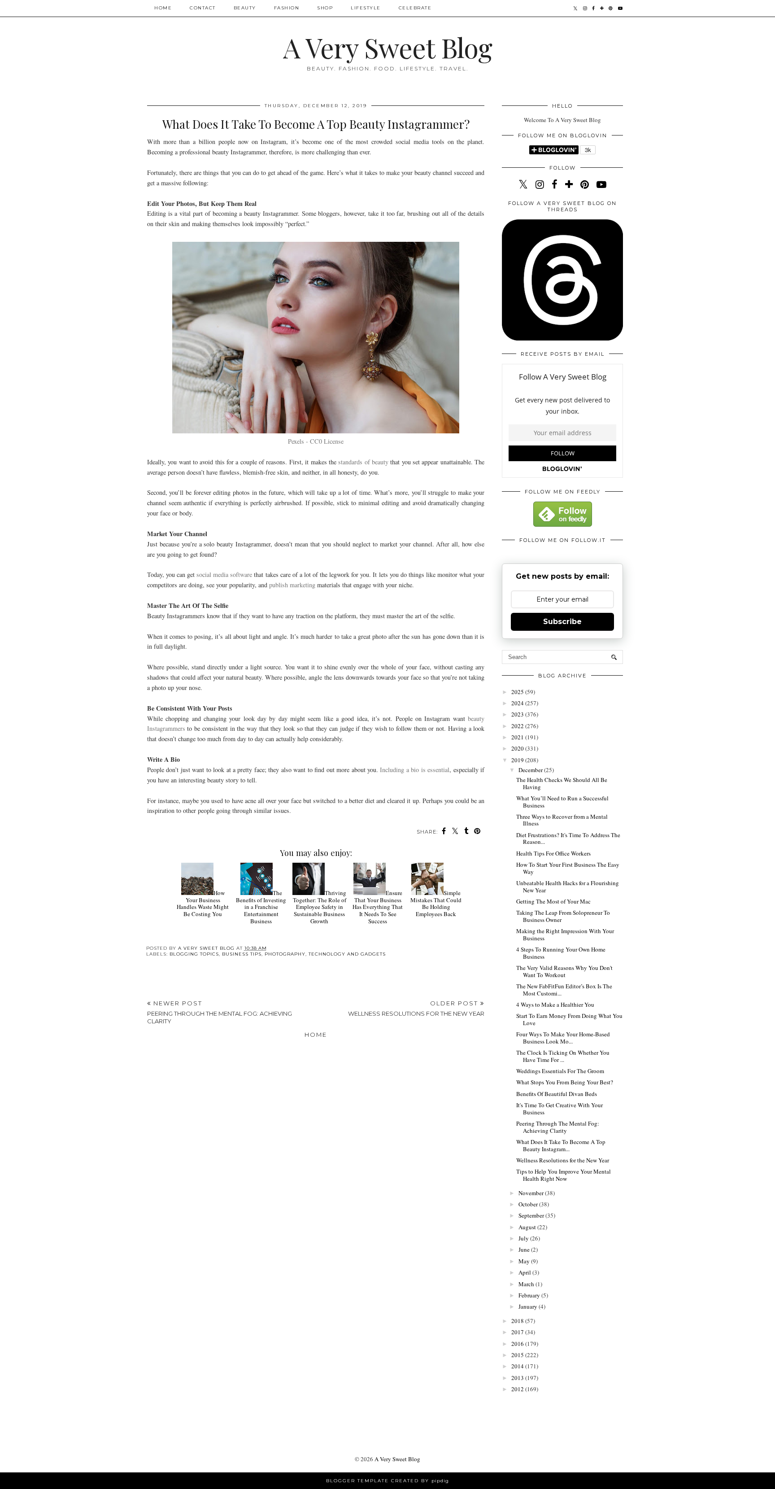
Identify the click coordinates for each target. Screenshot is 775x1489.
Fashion (287, 8)
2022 (518, 726)
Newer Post (219, 1012)
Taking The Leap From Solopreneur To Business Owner (563, 916)
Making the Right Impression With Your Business (565, 934)
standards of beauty (363, 462)
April (525, 1272)
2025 (518, 692)
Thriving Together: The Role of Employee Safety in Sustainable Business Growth (319, 907)
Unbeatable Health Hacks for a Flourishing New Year (567, 886)
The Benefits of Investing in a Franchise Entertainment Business (261, 907)
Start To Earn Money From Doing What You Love (569, 1019)
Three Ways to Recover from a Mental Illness (562, 820)
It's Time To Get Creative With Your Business (559, 1108)
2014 (518, 1366)
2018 (518, 1321)
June (524, 1249)
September (531, 1215)
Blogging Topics (194, 954)
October (528, 1204)
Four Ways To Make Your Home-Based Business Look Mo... (563, 1037)
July (524, 1238)
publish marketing (292, 585)
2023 (518, 714)
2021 (518, 737)
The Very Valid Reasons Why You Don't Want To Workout (564, 971)
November (531, 1193)
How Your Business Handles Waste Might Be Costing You (203, 903)
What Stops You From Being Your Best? (564, 1082)
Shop (325, 8)
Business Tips (241, 954)
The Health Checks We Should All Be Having (561, 783)
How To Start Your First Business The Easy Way (567, 868)
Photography (285, 954)
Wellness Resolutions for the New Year (562, 1160)
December (531, 770)
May (524, 1261)
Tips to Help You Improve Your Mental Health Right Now (563, 1175)
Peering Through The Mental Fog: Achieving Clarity (557, 1127)
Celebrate (415, 8)
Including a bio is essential (414, 769)
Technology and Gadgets (347, 954)
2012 (518, 1389)
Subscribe (562, 621)
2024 (518, 703)
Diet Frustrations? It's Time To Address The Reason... (568, 838)
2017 (518, 1332)
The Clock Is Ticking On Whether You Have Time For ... (563, 1056)
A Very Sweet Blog (387, 47)
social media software (224, 574)
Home (163, 8)
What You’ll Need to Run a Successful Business (562, 801)
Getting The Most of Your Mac (553, 901)
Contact (203, 8)
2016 (518, 1344)
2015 (518, 1355)
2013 (518, 1378)
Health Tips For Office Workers (553, 853)
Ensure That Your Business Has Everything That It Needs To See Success (378, 907)
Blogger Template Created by (387, 1481)
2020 (518, 748)
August (527, 1227)
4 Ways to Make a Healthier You (555, 1004)
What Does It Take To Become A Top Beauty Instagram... (560, 1145)
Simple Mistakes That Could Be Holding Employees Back (436, 903)
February (529, 1295)
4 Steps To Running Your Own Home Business (560, 953)
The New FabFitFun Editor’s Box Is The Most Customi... (564, 989)
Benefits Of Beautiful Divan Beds (556, 1094)
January (528, 1306)
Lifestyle (366, 8)
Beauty (245, 8)
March (527, 1284)
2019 (518, 760)
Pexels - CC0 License (316, 441)
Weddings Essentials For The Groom (560, 1071)
